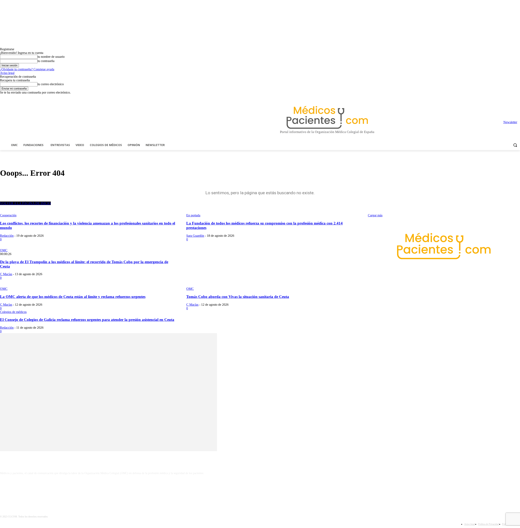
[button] (515, 145)
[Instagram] (495, 97)
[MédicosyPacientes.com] (327, 117)
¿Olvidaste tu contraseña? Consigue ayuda (27, 69)
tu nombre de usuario (51, 56)
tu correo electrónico (51, 84)
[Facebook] (489, 97)
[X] (512, 97)
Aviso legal (7, 73)
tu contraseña (46, 61)
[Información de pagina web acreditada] (260, 491)
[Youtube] (517, 97)
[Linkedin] (500, 97)
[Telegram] (506, 97)
